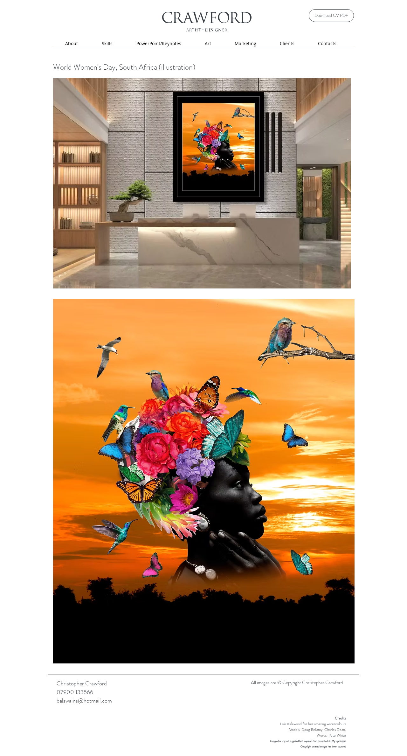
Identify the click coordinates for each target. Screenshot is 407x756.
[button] (107, 43)
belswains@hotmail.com (84, 701)
